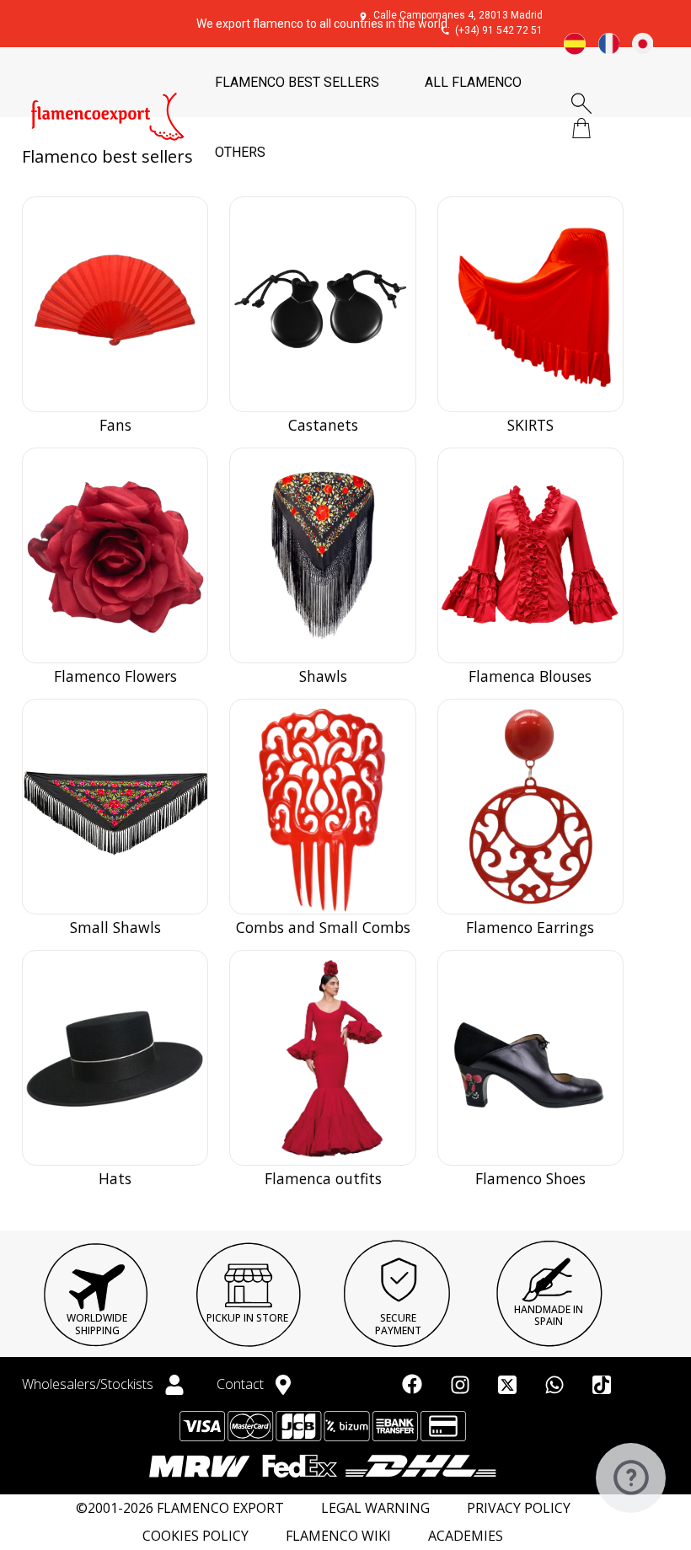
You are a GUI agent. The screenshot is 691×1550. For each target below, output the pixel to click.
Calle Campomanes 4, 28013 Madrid (458, 15)
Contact (242, 1384)
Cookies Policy (195, 1536)
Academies (465, 1536)
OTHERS (240, 152)
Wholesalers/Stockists (89, 1384)
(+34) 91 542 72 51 (499, 30)
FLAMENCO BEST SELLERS (297, 82)
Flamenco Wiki (338, 1536)
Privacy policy (518, 1508)
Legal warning (375, 1508)
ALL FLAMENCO (473, 82)
